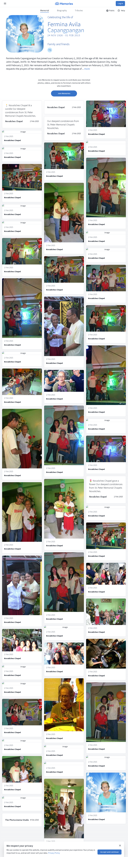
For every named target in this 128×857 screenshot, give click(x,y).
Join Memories (64, 93)
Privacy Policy (54, 853)
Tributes (79, 10)
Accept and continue (109, 852)
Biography (62, 10)
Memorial (44, 10)
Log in (120, 3)
